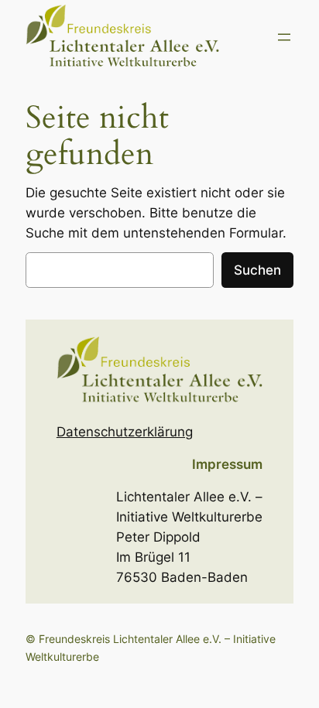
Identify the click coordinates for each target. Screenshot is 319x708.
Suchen (257, 270)
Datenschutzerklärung (125, 432)
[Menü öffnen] (284, 37)
